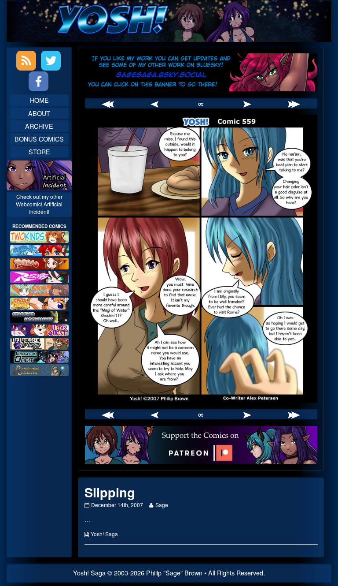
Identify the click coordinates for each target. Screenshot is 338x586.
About (39, 113)
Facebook (38, 81)
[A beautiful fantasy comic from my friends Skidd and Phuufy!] (39, 329)
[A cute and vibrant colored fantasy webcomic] (39, 289)
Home (39, 100)
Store (39, 151)
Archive (39, 126)
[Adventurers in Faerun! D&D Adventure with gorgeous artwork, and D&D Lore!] (39, 368)
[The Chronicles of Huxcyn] (39, 342)
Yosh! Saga (104, 533)
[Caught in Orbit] (39, 355)
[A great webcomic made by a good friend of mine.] (39, 235)
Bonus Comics (39, 138)
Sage (161, 504)
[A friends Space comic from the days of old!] (39, 316)
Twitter (51, 61)
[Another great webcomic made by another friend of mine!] (39, 249)
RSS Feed (26, 61)
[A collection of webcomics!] (39, 302)
